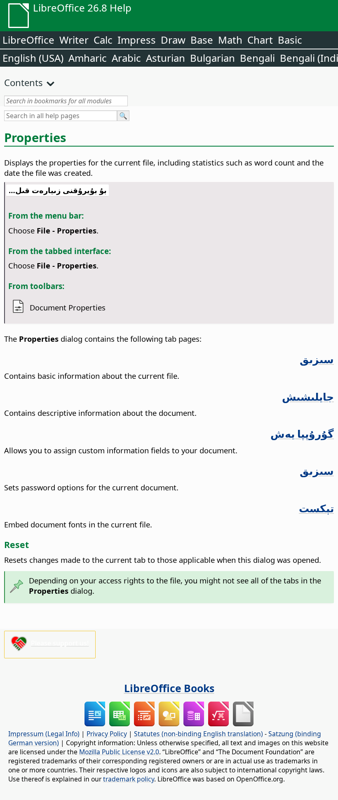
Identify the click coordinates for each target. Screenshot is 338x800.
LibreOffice (28, 40)
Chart (260, 40)
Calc (103, 40)
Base (201, 40)
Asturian (165, 58)
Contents (23, 82)
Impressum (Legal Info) (44, 733)
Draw (173, 40)
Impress (136, 40)
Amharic (87, 58)
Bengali (257, 58)
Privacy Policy (107, 733)
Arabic (126, 58)
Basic (290, 40)
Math (230, 40)
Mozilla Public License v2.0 (119, 751)
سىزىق (317, 359)
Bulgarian (212, 58)
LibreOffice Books (169, 688)
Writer (74, 40)
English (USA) (32, 58)
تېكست (316, 508)
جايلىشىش (308, 396)
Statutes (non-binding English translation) (198, 733)
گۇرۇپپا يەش (302, 434)
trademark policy (128, 779)
